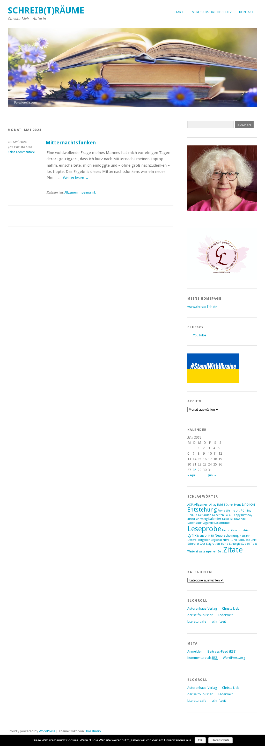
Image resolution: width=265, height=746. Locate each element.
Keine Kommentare (21, 152)
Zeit (220, 551)
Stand (224, 543)
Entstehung (202, 509)
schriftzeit (218, 621)
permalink (89, 192)
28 (194, 470)
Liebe (225, 530)
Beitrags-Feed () (222, 651)
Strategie (234, 543)
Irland (191, 519)
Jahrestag (202, 519)
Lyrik (191, 535)
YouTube (199, 335)
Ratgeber (204, 540)
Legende (208, 523)
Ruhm (234, 540)
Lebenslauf (194, 523)
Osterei (192, 540)
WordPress (47, 731)
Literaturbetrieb (240, 530)
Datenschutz (220, 740)
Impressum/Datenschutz (211, 12)
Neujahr (244, 535)
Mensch (202, 535)
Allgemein (71, 192)
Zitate (233, 549)
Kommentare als (202, 658)
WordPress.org (234, 658)
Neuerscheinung (227, 535)
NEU (211, 535)
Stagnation (213, 543)
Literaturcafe (196, 621)
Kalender (214, 519)
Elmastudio (93, 731)
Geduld (192, 515)
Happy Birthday (242, 515)
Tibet (254, 543)
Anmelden (194, 651)
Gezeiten (218, 515)
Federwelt (225, 615)
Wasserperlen (208, 551)
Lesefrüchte (222, 523)
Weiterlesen (76, 177)
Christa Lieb (230, 608)
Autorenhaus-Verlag (202, 608)
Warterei (192, 551)
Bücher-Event (232, 504)
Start (178, 12)
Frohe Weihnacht (229, 510)
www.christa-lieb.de (202, 307)
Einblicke (248, 504)
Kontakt (246, 12)
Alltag (212, 504)
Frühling (245, 510)
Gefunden (204, 515)
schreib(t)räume (46, 10)
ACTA (190, 504)
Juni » (212, 475)
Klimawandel (238, 519)
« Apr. (191, 475)
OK (200, 740)
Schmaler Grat (196, 543)
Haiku (228, 515)
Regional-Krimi (219, 540)
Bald (220, 504)
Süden (245, 543)
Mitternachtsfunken (71, 143)
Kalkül (226, 519)
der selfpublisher (200, 615)
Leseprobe (204, 529)
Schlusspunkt (247, 540)
